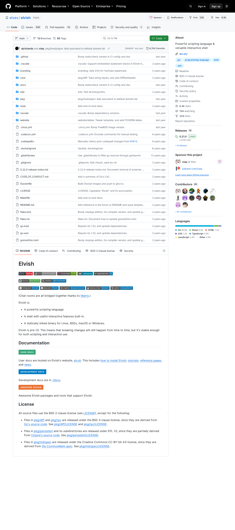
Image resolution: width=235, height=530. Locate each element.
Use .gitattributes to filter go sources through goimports (109, 155)
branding (25, 70)
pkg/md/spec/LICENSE (94, 446)
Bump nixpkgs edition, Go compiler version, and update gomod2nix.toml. (119, 211)
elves (14, 18)
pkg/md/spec (42, 442)
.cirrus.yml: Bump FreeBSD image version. (101, 127)
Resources (59, 6)
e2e (22, 91)
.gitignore (25, 162)
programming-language (197, 60)
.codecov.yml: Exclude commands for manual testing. (108, 134)
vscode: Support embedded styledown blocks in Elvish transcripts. (115, 63)
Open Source (81, 6)
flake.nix (25, 218)
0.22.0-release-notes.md (34, 169)
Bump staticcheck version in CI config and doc (104, 56)
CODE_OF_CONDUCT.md (34, 176)
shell (216, 60)
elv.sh (77, 360)
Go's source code (35, 424)
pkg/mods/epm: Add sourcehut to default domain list (75, 48)
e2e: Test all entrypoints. (91, 91)
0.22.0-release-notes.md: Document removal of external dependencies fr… (120, 169)
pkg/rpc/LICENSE (95, 424)
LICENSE (25, 190)
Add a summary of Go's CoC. (94, 176)
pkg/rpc (56, 420)
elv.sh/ (183, 53)
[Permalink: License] (16, 404)
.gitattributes (27, 155)
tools (23, 106)
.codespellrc (27, 141)
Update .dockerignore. (90, 148)
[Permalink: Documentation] (16, 342)
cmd (22, 77)
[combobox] (126, 38)
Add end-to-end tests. (90, 106)
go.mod (24, 226)
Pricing (121, 6)
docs (23, 84)
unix (180, 65)
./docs (56, 380)
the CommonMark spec (57, 446)
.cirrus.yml (26, 127)
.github (24, 56)
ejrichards (27, 48)
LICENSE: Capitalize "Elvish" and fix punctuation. (105, 190)
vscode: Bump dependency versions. (99, 113)
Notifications (177, 17)
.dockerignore (28, 148)
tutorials (133, 360)
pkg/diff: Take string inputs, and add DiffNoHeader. (107, 77)
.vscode (24, 63)
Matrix (85, 295)
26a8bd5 (129, 48)
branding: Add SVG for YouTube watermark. (102, 70)
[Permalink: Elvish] (16, 263)
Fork (198, 17)
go (179, 60)
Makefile (25, 197)
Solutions (39, 6)
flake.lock (25, 211)
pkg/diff (39, 420)
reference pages (150, 360)
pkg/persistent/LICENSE (82, 435)
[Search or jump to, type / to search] (190, 6)
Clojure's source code (45, 435)
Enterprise (103, 6)
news (27, 364)
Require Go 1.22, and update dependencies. (102, 226)
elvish (26, 18)
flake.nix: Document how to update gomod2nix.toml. (107, 218)
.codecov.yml (27, 134)
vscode (24, 113)
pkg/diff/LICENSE (65, 424)
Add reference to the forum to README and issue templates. (112, 204)
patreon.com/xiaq (192, 168)
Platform (21, 6)
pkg (22, 98)
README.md (27, 204)
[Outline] (164, 250)
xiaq (41, 48)
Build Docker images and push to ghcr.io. (101, 183)
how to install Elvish (113, 360)
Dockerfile (26, 183)
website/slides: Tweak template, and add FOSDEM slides (110, 120)
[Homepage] (8, 6)
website (24, 120)
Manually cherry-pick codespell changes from (103, 141)
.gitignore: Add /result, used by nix (97, 162)
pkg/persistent (43, 431)
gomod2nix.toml (29, 240)
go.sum (24, 233)
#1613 (133, 141)
